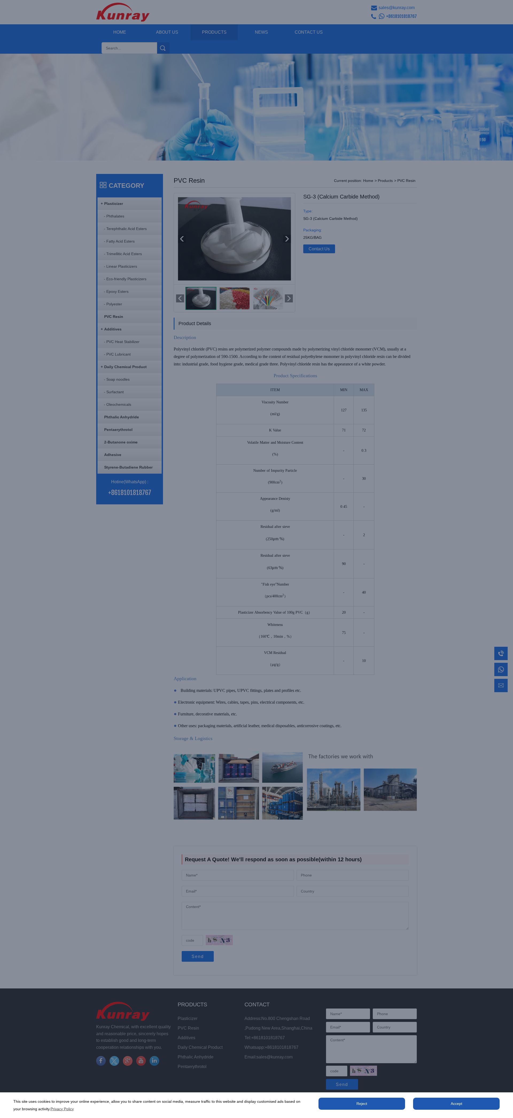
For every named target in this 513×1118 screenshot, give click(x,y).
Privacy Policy (62, 1109)
